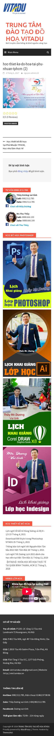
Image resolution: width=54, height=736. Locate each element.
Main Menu (13, 52)
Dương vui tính (21, 708)
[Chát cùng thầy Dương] (11, 198)
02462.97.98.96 (43, 695)
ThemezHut (8, 732)
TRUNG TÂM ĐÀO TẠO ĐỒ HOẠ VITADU (25, 32)
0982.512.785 (27, 198)
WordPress (26, 729)
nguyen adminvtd (31, 73)
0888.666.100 (28, 220)
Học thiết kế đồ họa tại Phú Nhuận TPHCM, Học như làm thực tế (14, 145)
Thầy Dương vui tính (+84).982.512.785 (27, 701)
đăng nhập (23, 171)
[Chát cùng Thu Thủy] (11, 217)
